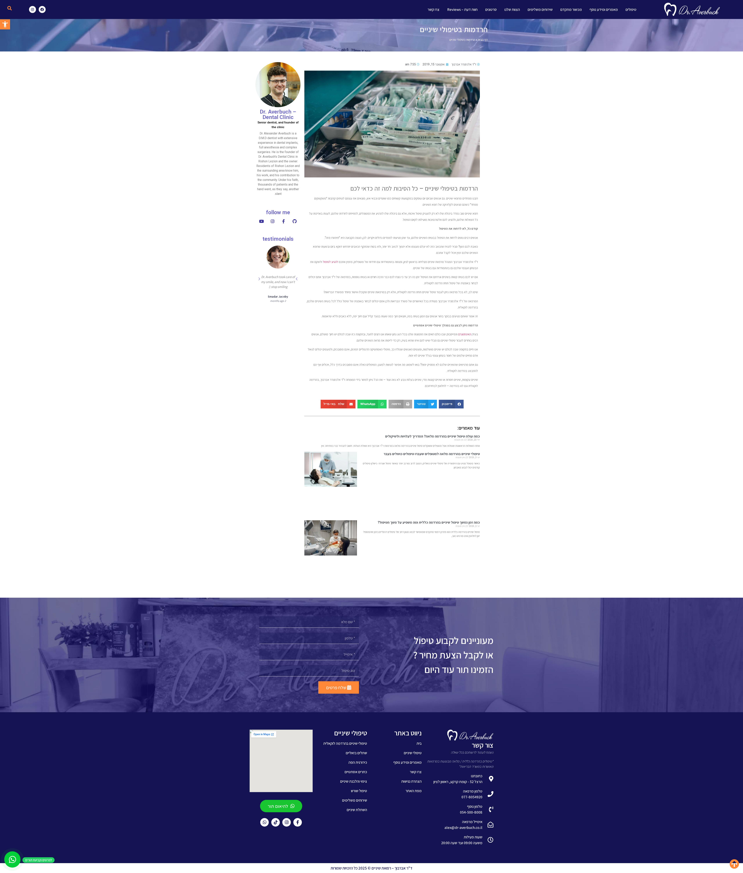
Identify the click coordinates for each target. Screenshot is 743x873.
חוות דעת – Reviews (462, 9)
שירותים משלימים (540, 9)
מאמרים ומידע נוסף (604, 9)
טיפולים (631, 9)
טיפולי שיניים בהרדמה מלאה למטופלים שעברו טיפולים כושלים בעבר (432, 454)
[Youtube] (261, 221)
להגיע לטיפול (330, 262)
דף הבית (483, 40)
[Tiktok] (275, 822)
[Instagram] (32, 9)
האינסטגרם (464, 334)
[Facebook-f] (297, 822)
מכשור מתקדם (571, 9)
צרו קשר (433, 9)
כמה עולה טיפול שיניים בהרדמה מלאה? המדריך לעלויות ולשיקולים (432, 436)
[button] (9, 8)
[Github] (294, 221)
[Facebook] (42, 9)
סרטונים (491, 9)
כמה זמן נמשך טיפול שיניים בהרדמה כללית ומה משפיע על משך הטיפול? (429, 522)
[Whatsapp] (264, 822)
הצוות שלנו (512, 9)
